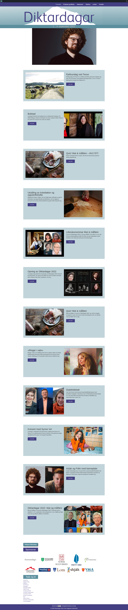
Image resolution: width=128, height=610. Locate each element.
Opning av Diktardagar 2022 (42, 271)
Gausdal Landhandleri (28, 599)
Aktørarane (80, 4)
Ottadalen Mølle (27, 587)
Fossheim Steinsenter (28, 592)
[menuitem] (1, 1)
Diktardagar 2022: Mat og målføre (45, 508)
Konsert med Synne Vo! (40, 429)
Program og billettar (68, 4)
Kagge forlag (26, 581)
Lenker (95, 4)
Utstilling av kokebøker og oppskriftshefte (41, 193)
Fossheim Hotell (27, 593)
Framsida (58, 4)
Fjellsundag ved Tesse (77, 74)
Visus (74, 606)
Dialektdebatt (73, 389)
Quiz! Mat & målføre (76, 311)
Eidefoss (25, 583)
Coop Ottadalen (27, 601)
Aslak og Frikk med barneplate (81, 468)
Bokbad (31, 114)
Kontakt (101, 4)
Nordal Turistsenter (27, 595)
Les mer (71, 84)
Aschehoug (26, 584)
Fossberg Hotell (27, 590)
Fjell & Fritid (26, 589)
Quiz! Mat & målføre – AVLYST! (82, 153)
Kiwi (24, 596)
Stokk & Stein (26, 598)
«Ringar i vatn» (35, 350)
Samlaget (25, 586)
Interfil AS (25, 580)
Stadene (88, 4)
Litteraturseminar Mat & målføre (82, 232)
